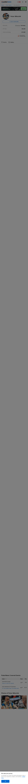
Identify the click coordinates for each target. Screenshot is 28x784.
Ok (5, 781)
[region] (14, 777)
